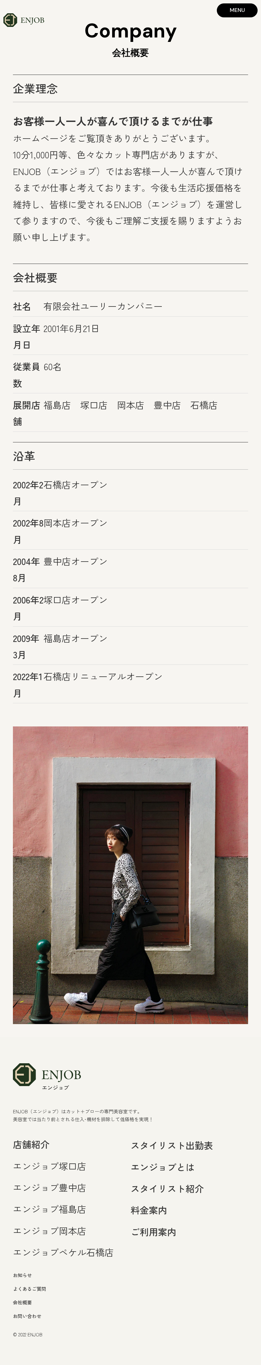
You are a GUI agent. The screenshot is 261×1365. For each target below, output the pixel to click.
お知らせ (22, 1275)
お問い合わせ (27, 1316)
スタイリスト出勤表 (171, 1145)
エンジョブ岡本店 (49, 1230)
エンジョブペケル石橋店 (63, 1252)
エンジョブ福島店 (49, 1208)
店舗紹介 (31, 1144)
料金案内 (148, 1210)
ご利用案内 (153, 1231)
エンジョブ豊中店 (49, 1187)
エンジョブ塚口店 (49, 1166)
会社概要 (22, 1302)
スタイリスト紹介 (167, 1188)
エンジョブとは (162, 1167)
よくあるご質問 (29, 1288)
